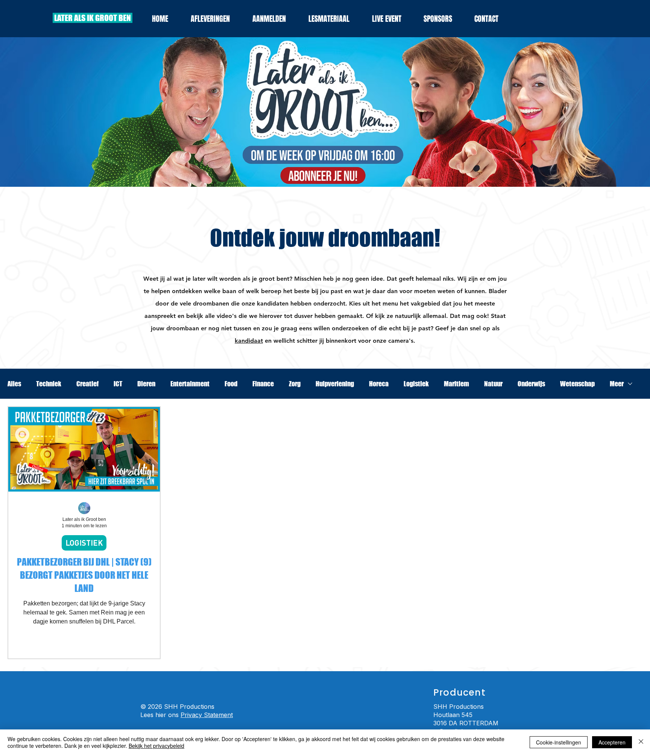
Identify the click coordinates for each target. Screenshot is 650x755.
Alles (14, 384)
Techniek (48, 384)
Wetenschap (577, 384)
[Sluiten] (640, 742)
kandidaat (249, 340)
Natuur (493, 384)
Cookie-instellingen (558, 742)
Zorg (295, 384)
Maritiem (456, 384)
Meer (617, 384)
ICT (118, 384)
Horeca (379, 384)
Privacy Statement (207, 715)
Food (231, 384)
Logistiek (416, 384)
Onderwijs (531, 384)
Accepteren (612, 742)
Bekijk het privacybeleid (156, 745)
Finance (263, 384)
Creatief (87, 384)
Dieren (146, 384)
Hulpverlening (335, 384)
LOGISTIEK (84, 542)
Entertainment (190, 384)
